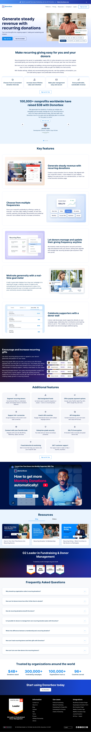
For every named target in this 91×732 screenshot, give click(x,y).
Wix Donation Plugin (78, 707)
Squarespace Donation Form (80, 705)
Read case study (45, 120)
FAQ (33, 711)
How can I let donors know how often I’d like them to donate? (24, 601)
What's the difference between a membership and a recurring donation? (28, 630)
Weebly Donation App (79, 709)
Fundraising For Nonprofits (60, 707)
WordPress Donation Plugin (80, 702)
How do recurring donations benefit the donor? (20, 611)
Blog (33, 707)
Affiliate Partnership (37, 718)
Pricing (54, 6)
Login (74, 6)
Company (68, 6)
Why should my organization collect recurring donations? (23, 591)
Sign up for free (45, 92)
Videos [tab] (54, 519)
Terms (34, 714)
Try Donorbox (45, 689)
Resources (60, 6)
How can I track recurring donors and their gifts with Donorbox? (25, 640)
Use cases (56, 699)
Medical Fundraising (58, 705)
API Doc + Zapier (77, 716)
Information (37, 699)
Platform (48, 6)
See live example (20, 38)
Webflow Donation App (79, 711)
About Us (35, 705)
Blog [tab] (36, 519)
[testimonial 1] (43, 140)
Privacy (34, 716)
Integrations (77, 699)
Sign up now (83, 6)
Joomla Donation (77, 714)
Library (34, 720)
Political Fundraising (58, 702)
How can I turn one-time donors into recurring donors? (22, 650)
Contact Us (35, 702)
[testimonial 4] (47, 140)
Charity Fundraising (58, 711)
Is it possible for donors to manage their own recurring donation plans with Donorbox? (32, 621)
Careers (34, 709)
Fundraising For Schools (59, 709)
